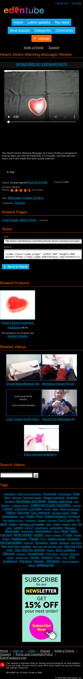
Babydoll (16, 498)
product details (18, 336)
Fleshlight (30, 520)
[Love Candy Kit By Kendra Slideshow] (23, 403)
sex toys (76, 542)
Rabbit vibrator (56, 539)
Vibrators (53, 561)
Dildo (55, 509)
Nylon (48, 535)
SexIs (50, 550)
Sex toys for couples (16, 546)
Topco (57, 557)
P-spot (67, 535)
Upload (45, 651)
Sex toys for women (30, 550)
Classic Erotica (33, 197)
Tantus (34, 557)
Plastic (34, 539)
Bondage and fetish (31, 501)
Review (20, 203)
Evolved (74, 516)
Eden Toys (35, 516)
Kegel (66, 524)
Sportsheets (36, 553)
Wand (31, 565)
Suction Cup (21, 557)
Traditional (10, 561)
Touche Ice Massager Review (62, 419)
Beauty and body (54, 497)
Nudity (38, 535)
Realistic (74, 539)
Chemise (77, 505)
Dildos (10, 513)
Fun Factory (66, 520)
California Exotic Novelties (50, 505)
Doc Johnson (40, 513)
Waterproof (45, 565)
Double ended (60, 512)
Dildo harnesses (70, 509)
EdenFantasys (56, 516)
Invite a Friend (33, 47)
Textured (47, 557)
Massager (15, 197)
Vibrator (38, 561)
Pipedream (19, 539)
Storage (64, 554)
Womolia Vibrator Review (59, 383)
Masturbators (43, 531)
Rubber (54, 543)
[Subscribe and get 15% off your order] (41, 641)
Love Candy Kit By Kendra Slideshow (32, 419)
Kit (80, 524)
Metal (64, 531)
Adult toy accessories (29, 494)
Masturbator (27, 531)
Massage (70, 527)
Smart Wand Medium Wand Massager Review (37, 383)
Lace (9, 527)
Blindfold (10, 501)
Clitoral (7, 509)
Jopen (57, 524)
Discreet (23, 513)
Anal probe (64, 494)
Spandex (21, 554)
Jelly (48, 524)
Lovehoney (41, 527)
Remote (28, 542)
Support (53, 47)
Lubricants (56, 527)
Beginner (72, 497)
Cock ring (20, 509)
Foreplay (52, 520)
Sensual (64, 542)
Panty (6, 539)
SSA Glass (52, 554)
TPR (72, 557)
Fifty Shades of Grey (13, 520)
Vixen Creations (70, 561)
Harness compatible (31, 524)
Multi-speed (23, 535)
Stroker (10, 558)
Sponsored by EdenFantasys (41, 64)
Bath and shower (32, 497)
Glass (13, 524)
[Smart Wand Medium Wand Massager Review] (23, 367)
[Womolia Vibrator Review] (59, 367)
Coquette (35, 509)
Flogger (41, 520)
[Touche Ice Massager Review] (59, 403)
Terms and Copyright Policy (34, 654)
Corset (47, 509)
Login (76, 3)
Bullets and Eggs (60, 501)
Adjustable (9, 494)
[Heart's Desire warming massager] (17, 304)
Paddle (77, 535)
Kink (74, 524)
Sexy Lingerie (65, 550)
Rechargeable (11, 543)
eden (22, 516)
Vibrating (25, 561)
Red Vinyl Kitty (37, 182)
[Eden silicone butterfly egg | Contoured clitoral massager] (41, 438)
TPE (65, 557)
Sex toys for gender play (48, 546)
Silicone (9, 554)
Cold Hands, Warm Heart (19, 220)
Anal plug (49, 494)
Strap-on (74, 554)
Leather (18, 527)
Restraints (41, 542)
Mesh (57, 531)
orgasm (57, 535)
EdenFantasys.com (13, 657)
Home (4, 651)
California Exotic (20, 505)
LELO (29, 527)
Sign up (62, 3)
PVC (43, 539)
